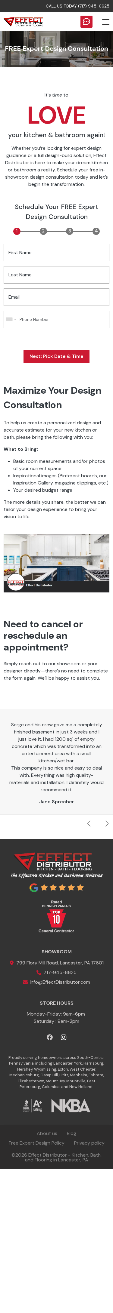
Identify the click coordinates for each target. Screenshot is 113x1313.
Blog (71, 1133)
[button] (107, 824)
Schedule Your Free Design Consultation (86, 22)
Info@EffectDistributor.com (60, 982)
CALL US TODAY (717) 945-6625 (77, 6)
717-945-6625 (60, 972)
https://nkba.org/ (70, 1105)
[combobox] (11, 319)
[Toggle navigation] (105, 21)
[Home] (23, 21)
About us (47, 1133)
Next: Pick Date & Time (56, 356)
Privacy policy (89, 1143)
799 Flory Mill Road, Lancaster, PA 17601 (60, 963)
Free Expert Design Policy (36, 1143)
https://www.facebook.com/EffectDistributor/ (56, 564)
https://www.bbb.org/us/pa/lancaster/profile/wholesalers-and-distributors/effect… (32, 1105)
